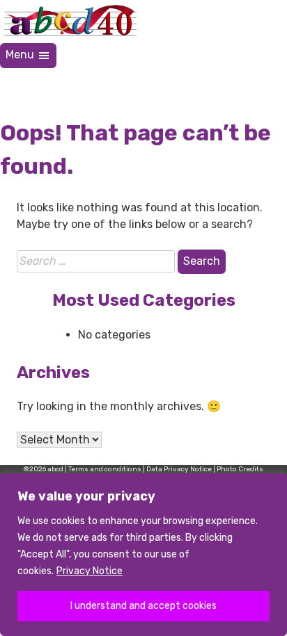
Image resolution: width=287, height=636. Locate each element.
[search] (270, 85)
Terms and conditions (104, 469)
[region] (143, 554)
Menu (21, 54)
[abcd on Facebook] (170, 85)
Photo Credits (240, 469)
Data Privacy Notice (179, 469)
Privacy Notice (89, 571)
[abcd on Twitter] (203, 85)
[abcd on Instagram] (237, 85)
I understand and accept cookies (143, 606)
